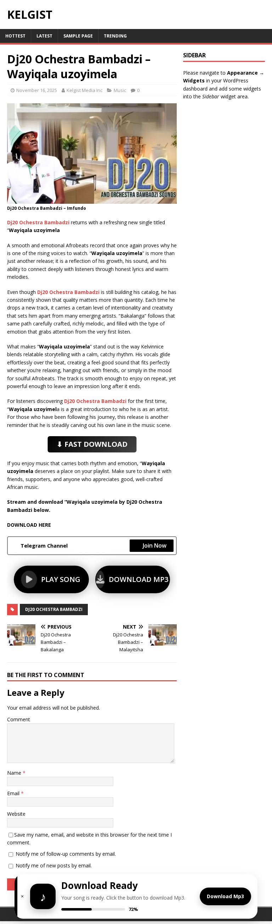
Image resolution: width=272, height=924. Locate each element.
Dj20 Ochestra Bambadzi (54, 609)
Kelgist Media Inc (84, 90)
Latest (44, 36)
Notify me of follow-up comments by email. (66, 853)
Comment (18, 719)
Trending (115, 36)
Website (16, 813)
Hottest (15, 36)
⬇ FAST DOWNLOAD (92, 444)
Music (120, 90)
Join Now (154, 545)
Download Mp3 (225, 896)
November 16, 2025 (36, 90)
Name (15, 772)
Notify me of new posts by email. (54, 865)
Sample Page (78, 36)
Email (14, 793)
